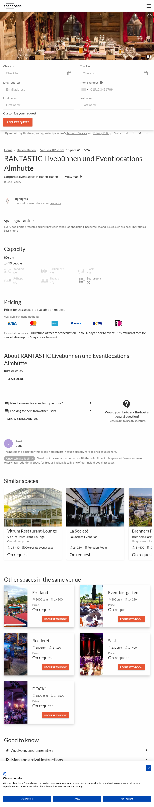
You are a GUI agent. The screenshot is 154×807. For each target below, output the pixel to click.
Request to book (55, 619)
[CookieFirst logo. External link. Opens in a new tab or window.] (4, 774)
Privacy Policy (101, 133)
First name (9, 98)
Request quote (18, 122)
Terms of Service (77, 133)
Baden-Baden (26, 150)
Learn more (11, 230)
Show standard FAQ (22, 418)
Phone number (89, 82)
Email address (11, 82)
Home (8, 150)
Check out (86, 66)
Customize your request (19, 113)
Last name (86, 98)
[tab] (49, 403)
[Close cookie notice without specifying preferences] (148, 768)
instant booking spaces (100, 462)
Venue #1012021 (52, 150)
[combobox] (84, 89)
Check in (8, 66)
